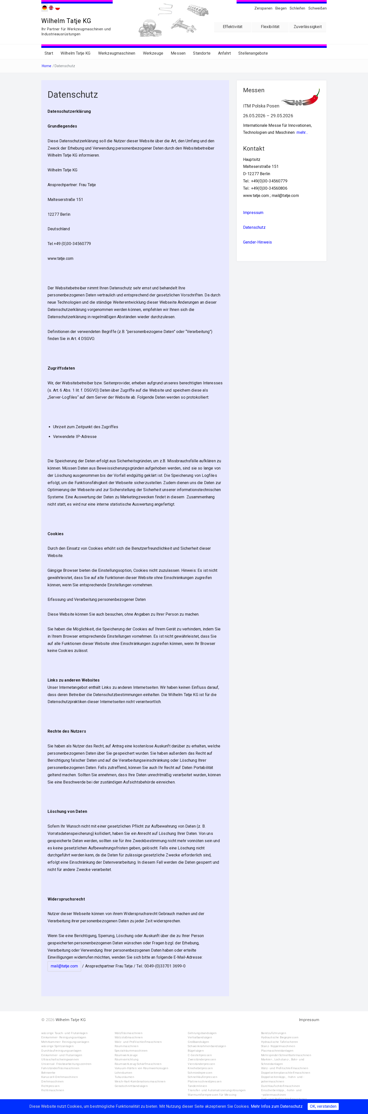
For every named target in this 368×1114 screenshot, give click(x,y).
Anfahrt (224, 53)
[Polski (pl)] (57, 7)
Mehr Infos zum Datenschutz (277, 1106)
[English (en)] (51, 7)
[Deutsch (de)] (44, 7)
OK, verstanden (323, 1106)
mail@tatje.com (64, 966)
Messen (178, 53)
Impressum (253, 212)
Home (47, 66)
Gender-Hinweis (257, 242)
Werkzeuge (153, 53)
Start (49, 53)
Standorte (201, 53)
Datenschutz (254, 227)
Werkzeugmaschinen (116, 53)
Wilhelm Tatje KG (66, 21)
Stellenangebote (253, 53)
